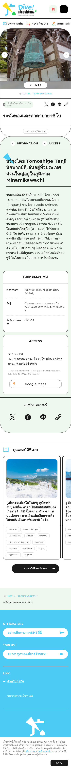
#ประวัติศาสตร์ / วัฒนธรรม (35, 131)
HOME (26, 93)
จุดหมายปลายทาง (42, 93)
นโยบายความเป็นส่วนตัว (38, 751)
